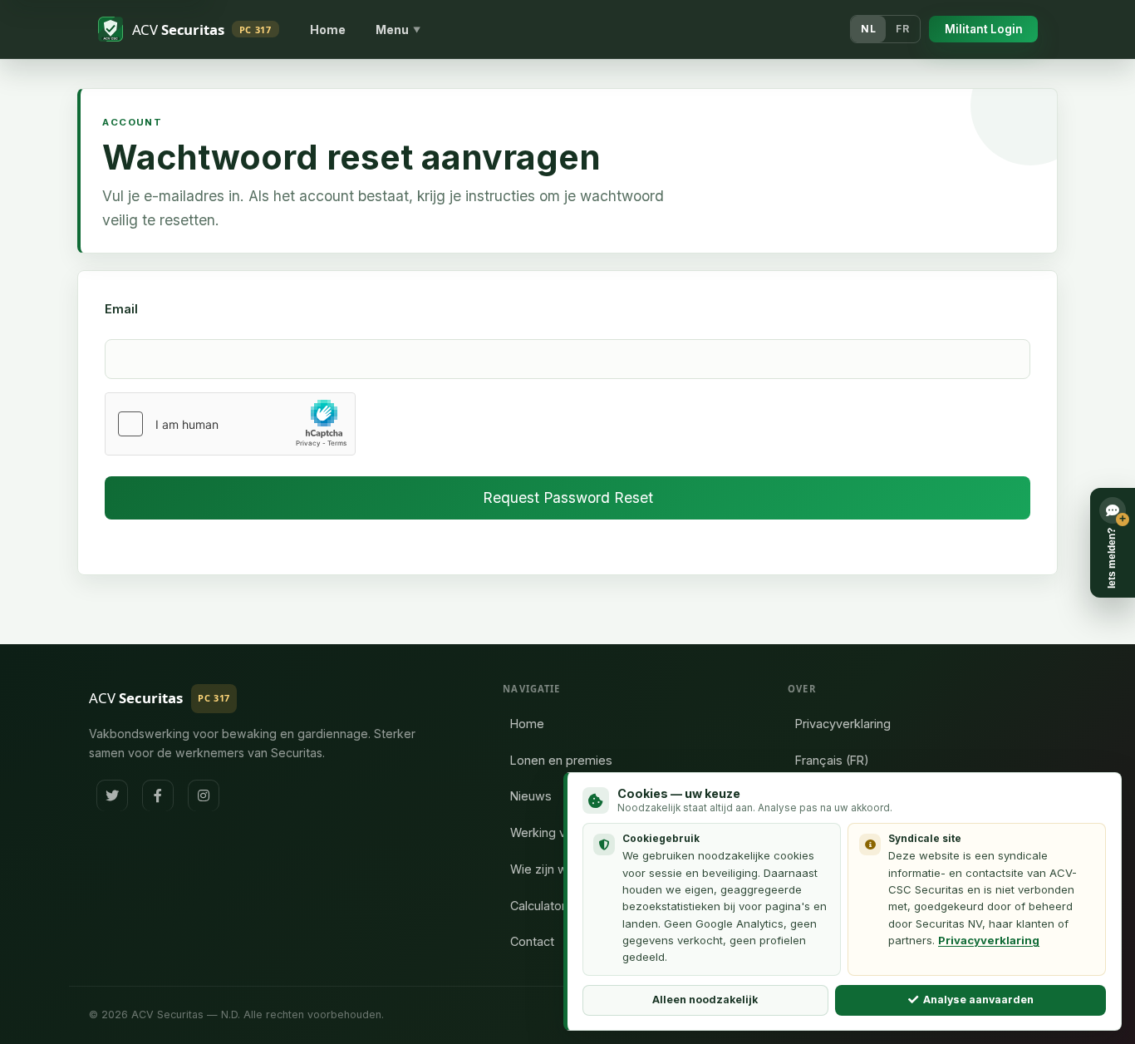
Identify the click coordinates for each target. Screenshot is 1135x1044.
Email (121, 309)
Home (328, 29)
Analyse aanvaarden (978, 999)
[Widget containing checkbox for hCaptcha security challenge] (230, 424)
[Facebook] (158, 795)
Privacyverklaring (843, 724)
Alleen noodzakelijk (705, 999)
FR (902, 29)
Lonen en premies (561, 760)
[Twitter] (112, 795)
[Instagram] (203, 795)
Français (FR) (832, 760)
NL (868, 29)
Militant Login (984, 29)
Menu (398, 29)
